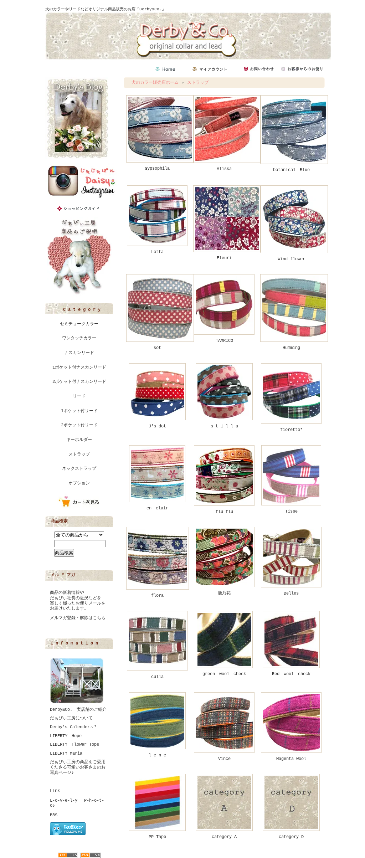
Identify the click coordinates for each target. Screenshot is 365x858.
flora (157, 595)
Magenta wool (291, 758)
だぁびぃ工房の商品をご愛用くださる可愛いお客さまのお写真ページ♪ (78, 767)
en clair (157, 508)
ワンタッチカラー (79, 338)
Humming (291, 347)
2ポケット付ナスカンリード (79, 381)
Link (55, 790)
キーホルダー (79, 439)
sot (157, 347)
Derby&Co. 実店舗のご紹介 (78, 709)
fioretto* (291, 429)
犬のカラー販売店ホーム (155, 82)
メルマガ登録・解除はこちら (78, 618)
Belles (291, 593)
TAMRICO (224, 340)
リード (79, 396)
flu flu (224, 511)
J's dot (157, 426)
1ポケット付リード (79, 411)
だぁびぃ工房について (71, 718)
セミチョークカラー (79, 324)
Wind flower (291, 259)
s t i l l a (224, 426)
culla (157, 676)
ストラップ (79, 454)
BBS (53, 815)
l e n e (157, 755)
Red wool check (291, 674)
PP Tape (157, 836)
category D (291, 836)
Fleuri (224, 258)
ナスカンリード (79, 352)
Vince (224, 758)
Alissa (224, 168)
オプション (79, 483)
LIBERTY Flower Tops (74, 744)
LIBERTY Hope (66, 736)
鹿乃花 (224, 593)
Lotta (157, 252)
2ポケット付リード (79, 425)
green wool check (224, 674)
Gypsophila (157, 168)
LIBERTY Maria (66, 753)
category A (224, 836)
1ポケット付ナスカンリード (79, 367)
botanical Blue (291, 170)
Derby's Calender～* (73, 727)
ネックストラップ (79, 468)
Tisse (291, 511)
